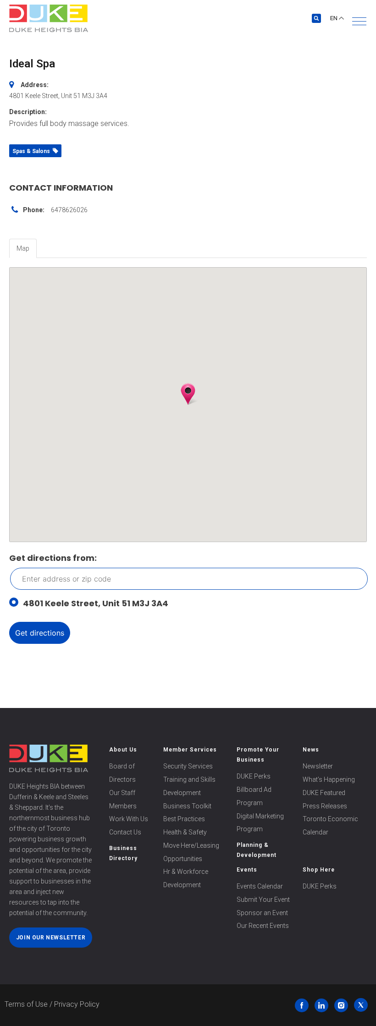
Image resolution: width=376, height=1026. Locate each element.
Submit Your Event (263, 899)
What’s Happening (329, 779)
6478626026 (69, 210)
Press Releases (325, 806)
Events (247, 870)
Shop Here (319, 870)
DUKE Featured (324, 792)
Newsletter (318, 766)
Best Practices (184, 819)
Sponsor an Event (262, 912)
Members (123, 806)
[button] (359, 21)
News (311, 749)
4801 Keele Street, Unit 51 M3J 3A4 (95, 603)
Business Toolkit (187, 806)
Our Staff (122, 792)
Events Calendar (260, 886)
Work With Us (128, 819)
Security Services (188, 766)
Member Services (190, 749)
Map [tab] (23, 248)
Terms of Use (26, 1004)
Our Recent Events (263, 925)
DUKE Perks (254, 776)
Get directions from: (53, 558)
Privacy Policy (77, 1004)
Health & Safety (185, 832)
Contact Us (125, 832)
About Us (123, 749)
